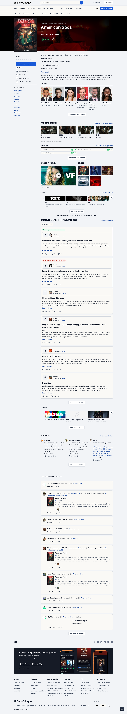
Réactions (45, 436)
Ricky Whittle (45, 103)
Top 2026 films (19, 683)
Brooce (55, 234)
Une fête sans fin (86, 685)
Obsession (17, 685)
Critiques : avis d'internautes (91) (59, 220)
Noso (54, 350)
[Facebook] (98, 642)
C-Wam (49, 529)
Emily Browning (70, 103)
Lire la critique (47, 250)
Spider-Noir (34, 685)
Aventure (55, 61)
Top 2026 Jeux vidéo (54, 683)
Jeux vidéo (52, 679)
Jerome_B (50, 493)
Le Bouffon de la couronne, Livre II (70, 689)
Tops (43, 192)
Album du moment (103, 691)
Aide (51, 706)
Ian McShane (57, 103)
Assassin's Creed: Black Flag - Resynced (55, 689)
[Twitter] (94, 642)
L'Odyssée (17, 688)
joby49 (49, 617)
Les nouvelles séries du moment (38, 692)
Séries (50, 23)
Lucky (33, 688)
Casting (44, 84)
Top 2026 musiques (103, 683)
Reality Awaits (101, 688)
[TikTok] (105, 642)
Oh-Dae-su (51, 548)
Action (55, 23)
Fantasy (61, 61)
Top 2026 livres (69, 683)
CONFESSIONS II (103, 685)
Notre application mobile (30, 706)
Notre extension (44, 706)
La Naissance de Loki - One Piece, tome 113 (88, 689)
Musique (101, 679)
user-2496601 (52, 607)
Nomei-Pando (51, 574)
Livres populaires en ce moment (71, 694)
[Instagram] (101, 642)
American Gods (62, 23)
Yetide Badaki (106, 103)
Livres (67, 679)
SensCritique (44, 23)
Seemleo (55, 265)
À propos (17, 706)
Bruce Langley (82, 103)
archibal (55, 376)
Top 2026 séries (36, 683)
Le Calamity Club (69, 685)
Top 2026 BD (85, 683)
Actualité (17, 691)
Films (16, 679)
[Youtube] (112, 642)
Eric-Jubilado (57, 318)
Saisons (44, 145)
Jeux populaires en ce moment (54, 694)
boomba (55, 291)
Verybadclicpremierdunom (56, 598)
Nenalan (50, 538)
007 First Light (52, 685)
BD (82, 679)
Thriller (67, 61)
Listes (44, 407)
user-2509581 (52, 484)
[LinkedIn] (108, 642)
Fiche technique (46, 72)
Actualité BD (85, 693)
